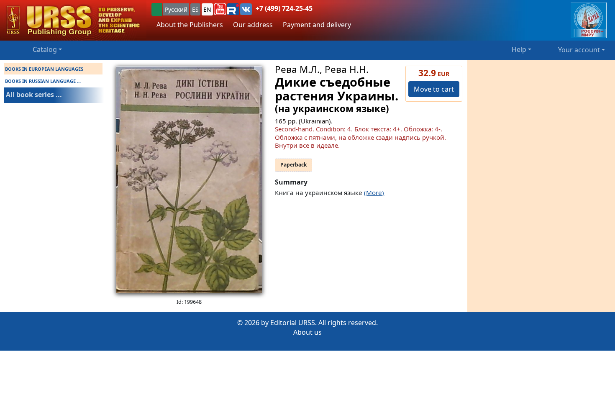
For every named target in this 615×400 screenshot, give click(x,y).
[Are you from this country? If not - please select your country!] (156, 9)
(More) (374, 192)
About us (307, 332)
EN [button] (207, 9)
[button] (220, 9)
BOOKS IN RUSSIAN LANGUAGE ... (43, 81)
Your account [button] (579, 49)
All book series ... (34, 94)
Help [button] (519, 49)
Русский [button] (176, 9)
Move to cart (434, 89)
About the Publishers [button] (189, 24)
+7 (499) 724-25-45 (284, 8)
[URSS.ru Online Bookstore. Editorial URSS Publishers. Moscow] (73, 20)
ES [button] (195, 9)
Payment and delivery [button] (317, 24)
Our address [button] (253, 24)
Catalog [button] (45, 49)
